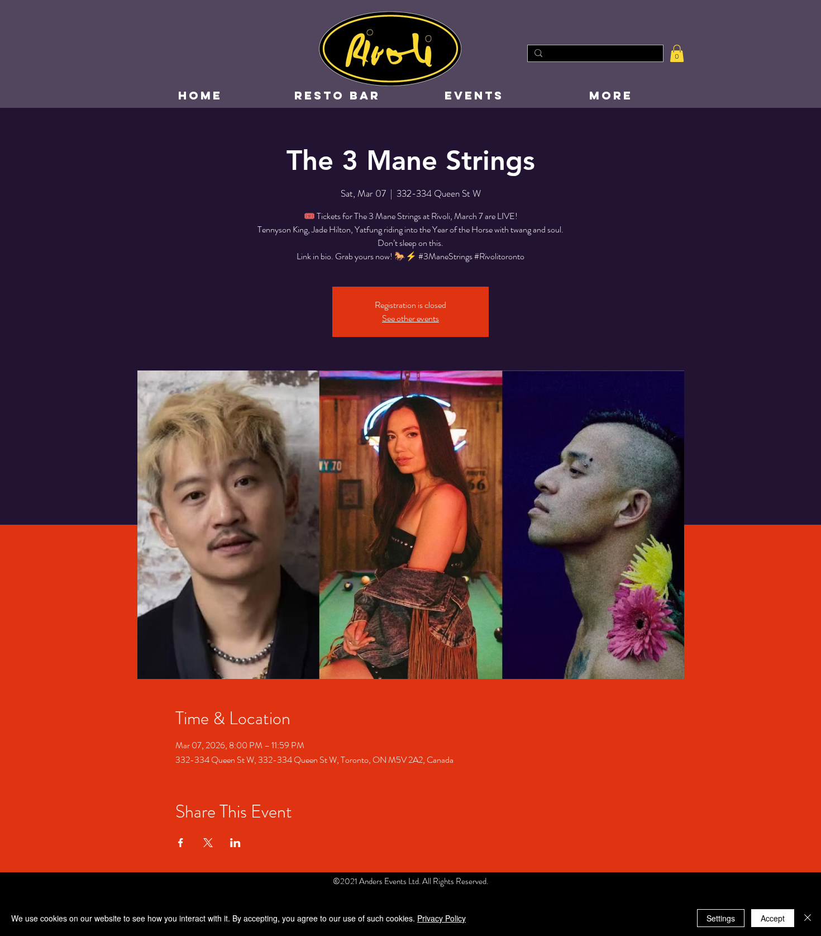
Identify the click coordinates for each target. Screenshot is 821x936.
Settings (721, 918)
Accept (773, 918)
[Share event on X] (208, 842)
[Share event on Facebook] (180, 842)
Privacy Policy (441, 918)
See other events (410, 318)
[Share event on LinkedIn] (235, 842)
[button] (677, 53)
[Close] (807, 918)
